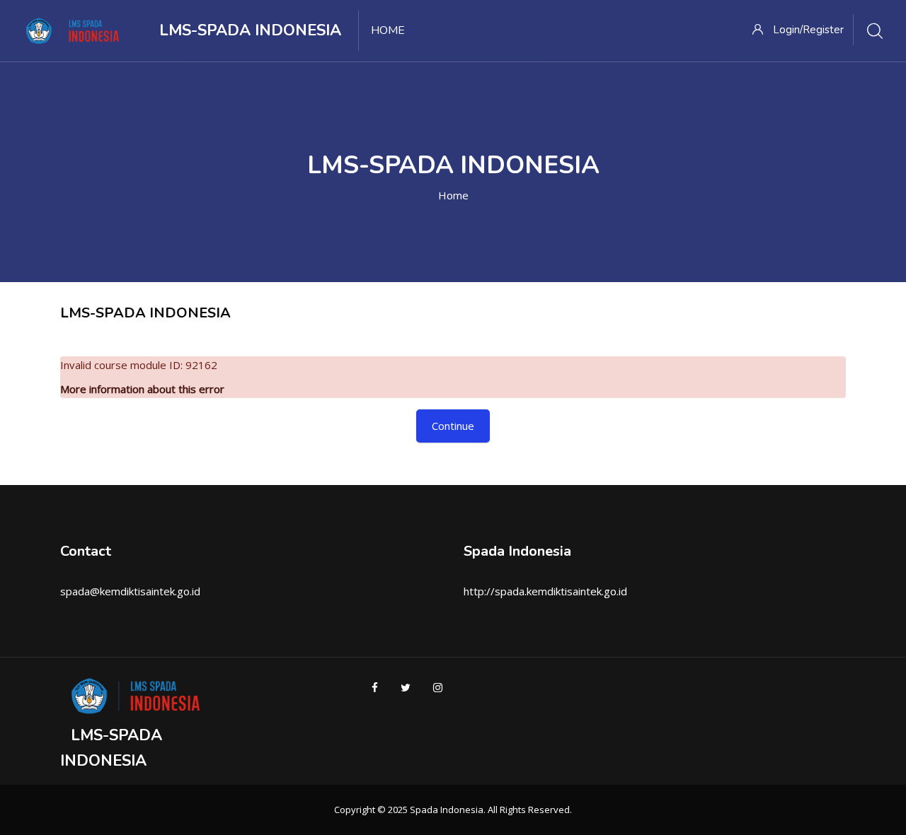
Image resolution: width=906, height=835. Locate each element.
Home (453, 195)
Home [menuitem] (388, 30)
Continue (453, 426)
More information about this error (142, 389)
